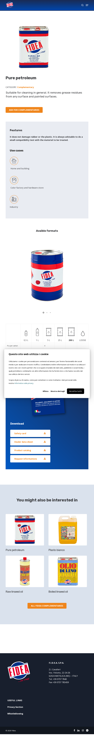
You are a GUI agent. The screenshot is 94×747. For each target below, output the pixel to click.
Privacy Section (15, 707)
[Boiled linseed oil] (68, 575)
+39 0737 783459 (61, 682)
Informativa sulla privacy (23, 383)
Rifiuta (45, 391)
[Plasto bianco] (68, 534)
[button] (87, 5)
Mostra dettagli (58, 391)
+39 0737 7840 (60, 679)
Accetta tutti (75, 391)
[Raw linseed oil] (25, 575)
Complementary (25, 87)
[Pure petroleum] (25, 534)
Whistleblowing (15, 713)
